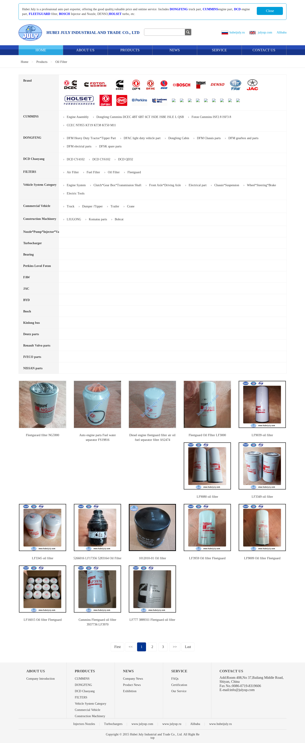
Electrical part (198, 185)
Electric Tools (75, 193)
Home (41, 50)
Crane (130, 206)
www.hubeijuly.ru (220, 724)
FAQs (174, 678)
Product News (132, 685)
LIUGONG (74, 219)
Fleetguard (134, 172)
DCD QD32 (125, 159)
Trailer (115, 206)
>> (175, 647)
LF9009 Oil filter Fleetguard (262, 558)
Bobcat (119, 219)
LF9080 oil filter (207, 496)
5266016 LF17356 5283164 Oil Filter (97, 558)
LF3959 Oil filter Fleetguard (207, 558)
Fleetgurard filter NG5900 (42, 435)
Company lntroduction (40, 678)
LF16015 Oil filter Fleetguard (43, 619)
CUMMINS (210, 9)
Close (270, 11)
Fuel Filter (93, 172)
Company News (133, 678)
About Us (85, 50)
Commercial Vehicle (36, 206)
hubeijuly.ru (237, 32)
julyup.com (264, 32)
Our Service (178, 691)
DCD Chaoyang (33, 159)
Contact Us (264, 50)
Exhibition (129, 691)
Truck (70, 206)
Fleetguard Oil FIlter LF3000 (207, 435)
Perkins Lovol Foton (37, 266)
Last (188, 647)
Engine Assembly (78, 117)
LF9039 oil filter (262, 435)
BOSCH (64, 14)
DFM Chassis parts (209, 138)
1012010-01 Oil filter (152, 558)
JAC (26, 288)
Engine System (76, 185)
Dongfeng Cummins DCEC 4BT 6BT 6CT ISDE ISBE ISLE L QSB (140, 117)
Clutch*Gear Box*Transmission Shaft (117, 185)
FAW (26, 277)
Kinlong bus (31, 322)
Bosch (27, 311)
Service (219, 50)
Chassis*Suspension (226, 185)
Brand (27, 80)
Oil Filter (61, 62)
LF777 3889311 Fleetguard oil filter (152, 619)
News (174, 50)
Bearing (28, 254)
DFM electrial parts (79, 146)
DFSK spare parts (110, 146)
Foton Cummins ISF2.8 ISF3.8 (211, 117)
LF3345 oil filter (42, 558)
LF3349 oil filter (262, 496)
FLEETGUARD (39, 14)
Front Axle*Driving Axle (165, 185)
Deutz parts (31, 334)
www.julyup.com (142, 724)
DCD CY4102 (76, 159)
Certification (179, 685)
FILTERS (29, 171)
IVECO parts (32, 357)
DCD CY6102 (101, 159)
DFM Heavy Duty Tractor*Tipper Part (91, 138)
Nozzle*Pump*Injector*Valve (43, 231)
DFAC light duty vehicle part (142, 138)
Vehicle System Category (39, 184)
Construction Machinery (39, 219)
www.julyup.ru (171, 724)
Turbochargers (113, 724)
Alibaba (281, 32)
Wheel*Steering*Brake (261, 185)
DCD (237, 9)
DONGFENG (179, 9)
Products (130, 50)
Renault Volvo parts (36, 345)
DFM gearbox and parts (243, 138)
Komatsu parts (98, 219)
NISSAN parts (32, 368)
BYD (26, 300)
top (152, 737)
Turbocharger (32, 243)
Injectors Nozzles (84, 724)
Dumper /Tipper (92, 206)
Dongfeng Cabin (178, 138)
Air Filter (73, 172)
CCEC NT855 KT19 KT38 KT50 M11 (91, 125)
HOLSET (115, 14)
